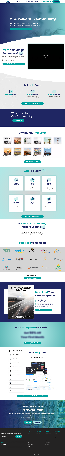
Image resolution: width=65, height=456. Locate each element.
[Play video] (45, 57)
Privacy (33, 454)
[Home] (1, 444)
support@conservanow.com (40, 454)
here (40, 419)
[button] (21, 2)
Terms (30, 454)
